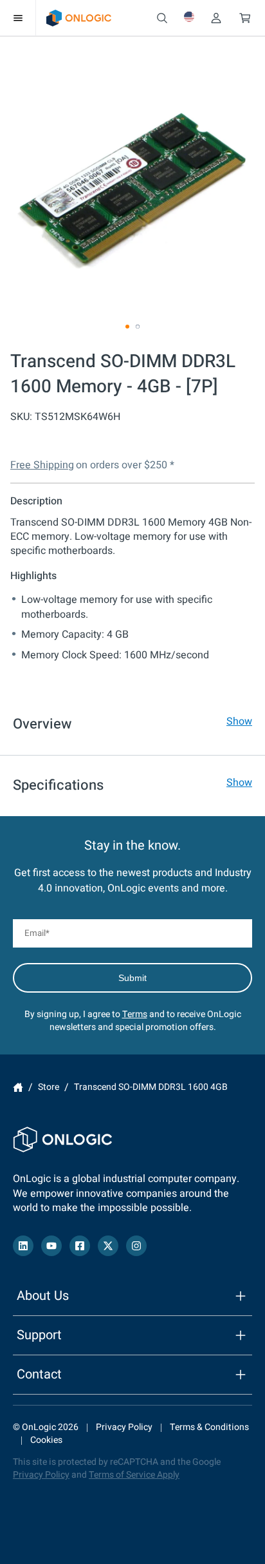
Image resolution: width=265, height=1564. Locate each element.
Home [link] (18, 1087)
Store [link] (48, 1087)
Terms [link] (134, 1014)
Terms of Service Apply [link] (134, 1475)
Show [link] (239, 721)
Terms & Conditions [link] (209, 1427)
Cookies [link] (46, 1440)
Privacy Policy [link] (124, 1427)
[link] (78, 18)
